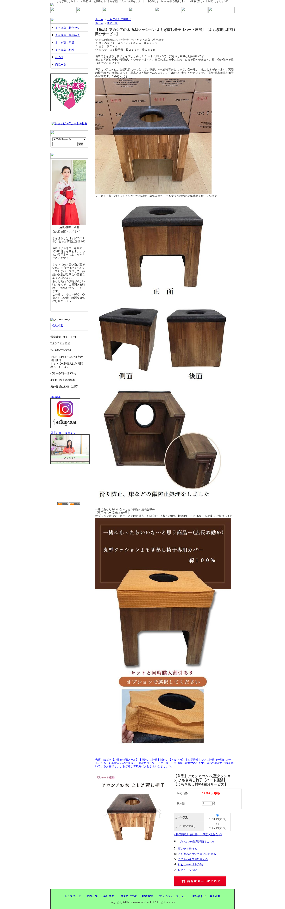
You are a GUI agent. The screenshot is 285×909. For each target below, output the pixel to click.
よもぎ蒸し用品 (64, 42)
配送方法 (147, 896)
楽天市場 (215, 896)
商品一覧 (60, 64)
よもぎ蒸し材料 (64, 49)
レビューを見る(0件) (190, 864)
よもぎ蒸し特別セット (68, 27)
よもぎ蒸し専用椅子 (67, 35)
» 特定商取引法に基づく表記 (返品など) (198, 834)
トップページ (73, 896)
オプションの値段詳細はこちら (196, 841)
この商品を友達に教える (193, 859)
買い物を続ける (187, 848)
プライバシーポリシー (172, 896)
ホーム (99, 19)
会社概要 (57, 325)
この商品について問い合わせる (197, 854)
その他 (59, 57)
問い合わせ (199, 896)
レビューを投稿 (187, 869)
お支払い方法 (129, 896)
